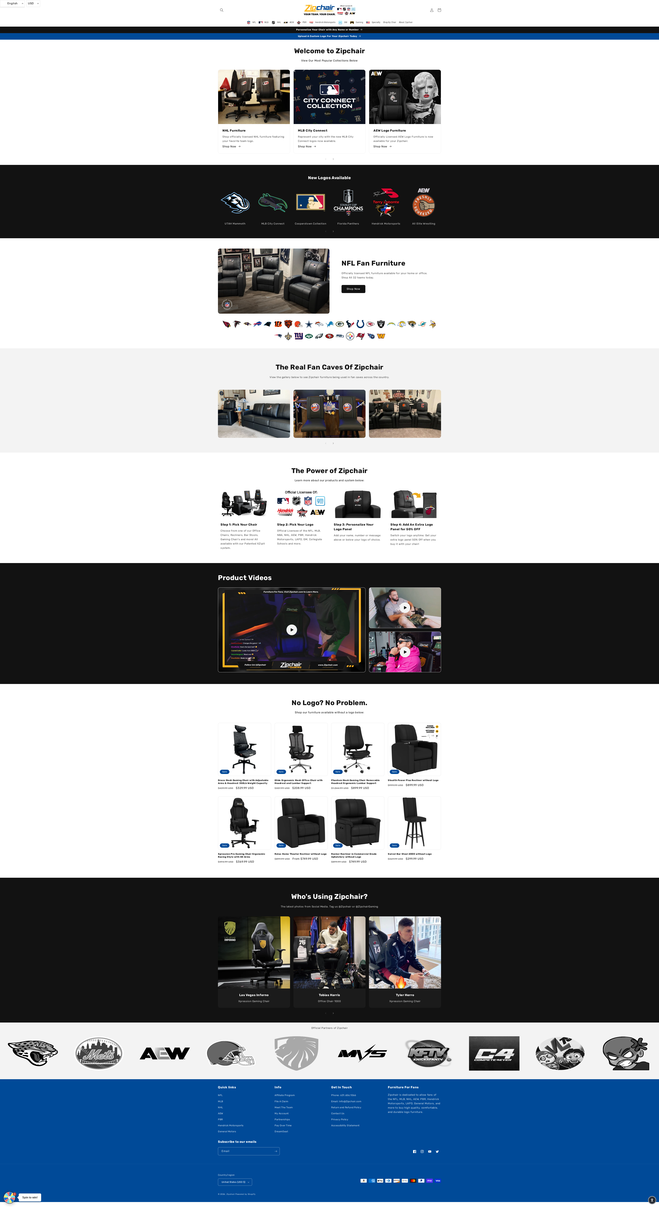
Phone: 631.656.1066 (343, 1095)
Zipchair (231, 1194)
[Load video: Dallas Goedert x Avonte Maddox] (405, 608)
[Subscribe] (276, 1151)
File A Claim (281, 1101)
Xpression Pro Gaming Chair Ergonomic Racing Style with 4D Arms (241, 855)
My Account (282, 1113)
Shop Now (229, 146)
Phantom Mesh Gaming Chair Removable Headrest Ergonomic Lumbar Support (355, 781)
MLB (220, 1101)
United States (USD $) (233, 1182)
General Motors (227, 1131)
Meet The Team (284, 1107)
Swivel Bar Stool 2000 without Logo (410, 854)
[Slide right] (333, 159)
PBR (220, 1119)
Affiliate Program (285, 1095)
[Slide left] (326, 159)
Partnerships (282, 1119)
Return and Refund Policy (346, 1107)
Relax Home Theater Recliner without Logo (301, 854)
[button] (222, 10)
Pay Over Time (283, 1125)
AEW (220, 1113)
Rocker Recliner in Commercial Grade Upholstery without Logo (354, 855)
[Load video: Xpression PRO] (291, 630)
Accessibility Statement (345, 1125)
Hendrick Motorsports (231, 1125)
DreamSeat (281, 1131)
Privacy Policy (339, 1119)
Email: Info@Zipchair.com (346, 1101)
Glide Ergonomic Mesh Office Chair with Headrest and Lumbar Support (299, 781)
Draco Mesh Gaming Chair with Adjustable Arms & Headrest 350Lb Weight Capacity (243, 781)
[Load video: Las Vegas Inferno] (405, 652)
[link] (254, 414)
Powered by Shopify (245, 1194)
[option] (32, 1053)
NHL (220, 1107)
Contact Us (337, 1113)
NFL (220, 1095)
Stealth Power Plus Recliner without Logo (413, 780)
